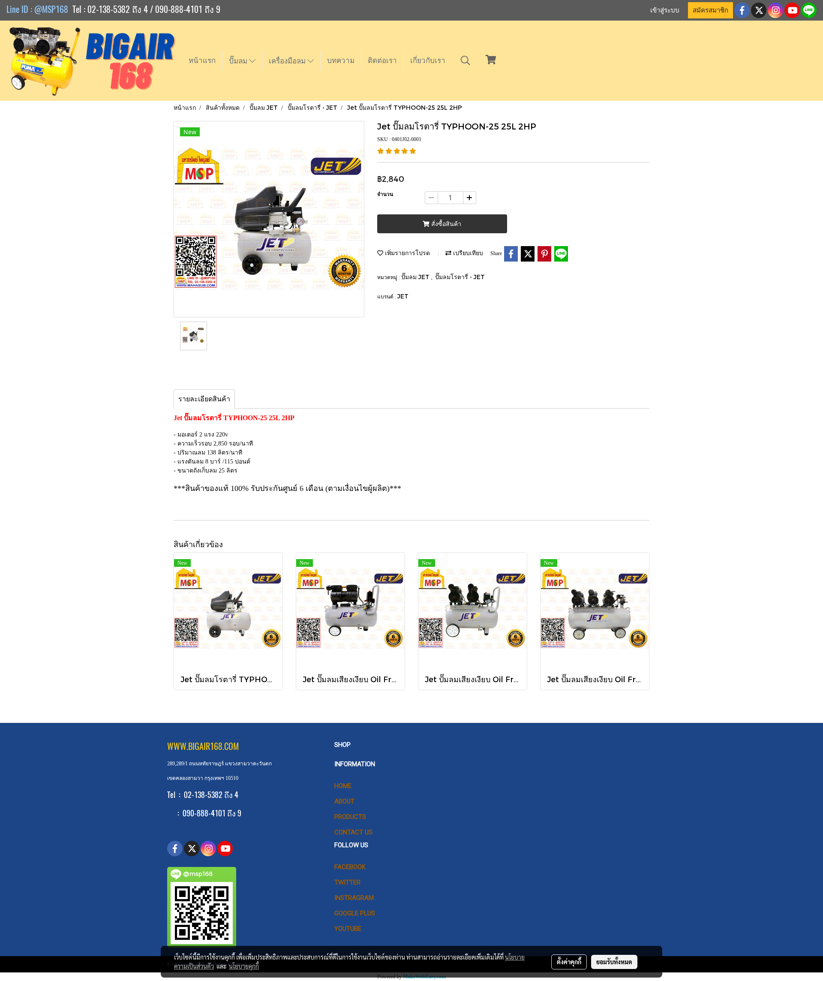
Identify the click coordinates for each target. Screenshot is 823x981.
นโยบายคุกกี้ (244, 966)
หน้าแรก (202, 60)
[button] (465, 60)
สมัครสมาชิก (710, 10)
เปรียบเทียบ (467, 252)
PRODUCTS (350, 817)
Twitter (347, 882)
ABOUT (344, 801)
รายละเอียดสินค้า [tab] (204, 399)
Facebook (350, 867)
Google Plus (354, 913)
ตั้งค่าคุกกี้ (569, 962)
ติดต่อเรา (382, 60)
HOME (342, 786)
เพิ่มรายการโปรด (406, 252)
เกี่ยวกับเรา (427, 60)
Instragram (354, 898)
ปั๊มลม (239, 61)
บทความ (340, 60)
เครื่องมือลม (288, 61)
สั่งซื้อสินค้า (445, 224)
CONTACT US (353, 832)
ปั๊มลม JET (416, 276)
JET (402, 296)
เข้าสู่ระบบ (664, 10)
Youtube (347, 929)
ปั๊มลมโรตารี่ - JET (460, 276)
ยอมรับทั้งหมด (614, 962)
